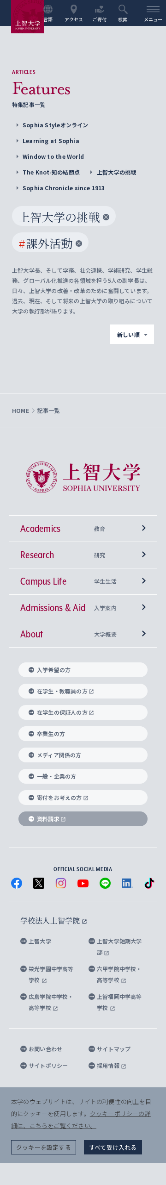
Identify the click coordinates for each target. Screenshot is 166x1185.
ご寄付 (100, 19)
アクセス (74, 19)
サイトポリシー (48, 1065)
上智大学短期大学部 (119, 946)
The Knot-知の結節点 (51, 172)
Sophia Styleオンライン (56, 125)
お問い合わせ (45, 1049)
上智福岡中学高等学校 (119, 1001)
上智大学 (40, 941)
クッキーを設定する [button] (43, 1147)
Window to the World (53, 156)
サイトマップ (113, 1049)
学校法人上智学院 (51, 920)
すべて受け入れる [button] (113, 1147)
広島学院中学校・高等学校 (51, 1001)
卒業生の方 (51, 733)
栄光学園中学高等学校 (51, 974)
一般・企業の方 (56, 776)
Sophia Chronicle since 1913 (64, 188)
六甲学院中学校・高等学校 (119, 974)
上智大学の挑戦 (116, 172)
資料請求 (48, 819)
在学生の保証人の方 (62, 712)
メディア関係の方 (59, 755)
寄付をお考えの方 (59, 797)
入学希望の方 (54, 670)
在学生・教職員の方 (62, 691)
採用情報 (109, 1065)
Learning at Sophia (51, 140)
